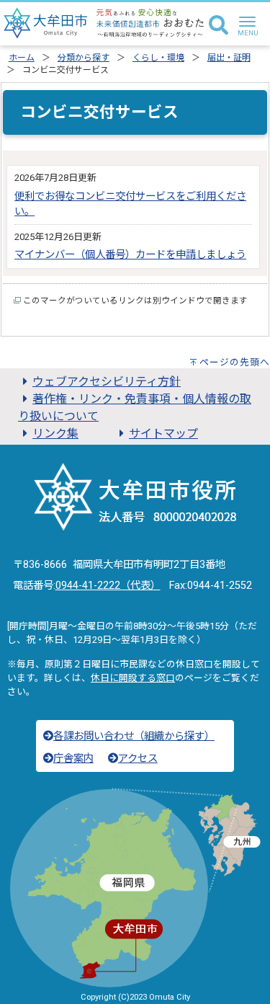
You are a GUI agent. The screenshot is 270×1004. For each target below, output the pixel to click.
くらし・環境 (158, 58)
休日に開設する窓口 (133, 677)
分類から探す (83, 58)
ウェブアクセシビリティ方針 (106, 381)
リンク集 (55, 433)
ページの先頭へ (234, 362)
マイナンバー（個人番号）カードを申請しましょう (130, 255)
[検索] (218, 25)
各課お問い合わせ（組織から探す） (134, 736)
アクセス (138, 758)
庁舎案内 (73, 758)
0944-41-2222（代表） (108, 585)
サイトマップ (163, 433)
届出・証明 (229, 58)
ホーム (22, 58)
